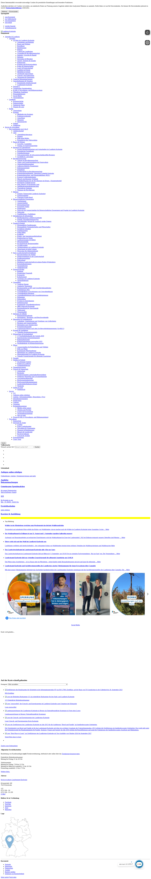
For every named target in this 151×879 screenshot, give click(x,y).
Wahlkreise (16, 125)
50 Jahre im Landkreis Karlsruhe (23, 40)
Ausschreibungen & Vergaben (23, 81)
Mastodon (8, 809)
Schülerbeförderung (23, 365)
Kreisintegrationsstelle (24, 327)
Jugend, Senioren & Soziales (26, 61)
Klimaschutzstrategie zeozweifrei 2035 (29, 341)
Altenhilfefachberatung (24, 134)
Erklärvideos (17, 400)
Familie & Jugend (19, 223)
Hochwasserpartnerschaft (25, 380)
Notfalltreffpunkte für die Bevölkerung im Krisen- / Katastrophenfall (39, 181)
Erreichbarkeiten (18, 437)
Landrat (19, 424)
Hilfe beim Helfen (23, 138)
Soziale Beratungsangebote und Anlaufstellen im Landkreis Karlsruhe (39, 149)
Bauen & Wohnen (19, 142)
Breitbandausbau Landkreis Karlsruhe (29, 218)
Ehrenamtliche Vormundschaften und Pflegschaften (33, 227)
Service (11, 391)
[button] (9, 746)
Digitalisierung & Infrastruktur (23, 216)
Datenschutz (17, 421)
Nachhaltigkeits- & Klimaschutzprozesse (30, 343)
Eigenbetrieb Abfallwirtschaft (26, 83)
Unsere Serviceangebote (25, 412)
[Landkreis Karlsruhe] (8, 31)
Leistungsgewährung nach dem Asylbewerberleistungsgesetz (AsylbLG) (40, 328)
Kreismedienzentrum (20, 406)
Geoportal (16, 404)
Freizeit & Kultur (18, 269)
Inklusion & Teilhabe (20, 314)
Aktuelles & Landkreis (12, 37)
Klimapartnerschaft (23, 339)
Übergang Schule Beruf (25, 197)
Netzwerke (20, 212)
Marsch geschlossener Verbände (27, 179)
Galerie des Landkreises (25, 51)
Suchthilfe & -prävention (25, 157)
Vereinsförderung (22, 280)
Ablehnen (4, 11)
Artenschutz (21, 371)
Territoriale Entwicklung (25, 73)
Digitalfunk (21, 170)
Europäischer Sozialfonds (25, 151)
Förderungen (21, 208)
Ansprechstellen (22, 203)
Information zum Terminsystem (27, 325)
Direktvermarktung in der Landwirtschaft (30, 256)
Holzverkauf (21, 260)
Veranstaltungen (18, 98)
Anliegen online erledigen (21, 395)
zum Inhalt (8, 22)
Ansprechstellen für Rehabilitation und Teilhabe (32, 347)
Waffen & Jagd (18, 388)
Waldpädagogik (22, 267)
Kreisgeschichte (18, 101)
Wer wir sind (21, 415)
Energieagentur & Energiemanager (28, 338)
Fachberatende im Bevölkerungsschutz (29, 171)
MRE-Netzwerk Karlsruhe (26, 306)
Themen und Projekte (24, 410)
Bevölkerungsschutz (19, 158)
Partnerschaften (18, 103)
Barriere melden (10, 872)
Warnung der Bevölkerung (26, 190)
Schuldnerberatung (23, 153)
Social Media (17, 96)
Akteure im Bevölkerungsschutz (27, 160)
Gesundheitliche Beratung (25, 293)
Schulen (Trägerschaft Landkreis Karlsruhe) (31, 194)
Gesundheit (17, 282)
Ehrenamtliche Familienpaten (26, 225)
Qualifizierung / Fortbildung (26, 214)
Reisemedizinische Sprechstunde (27, 308)
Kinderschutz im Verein (25, 238)
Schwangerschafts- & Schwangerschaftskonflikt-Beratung (36, 155)
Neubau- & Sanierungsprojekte (27, 146)
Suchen (37, 447)
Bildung (19, 49)
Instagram (8, 806)
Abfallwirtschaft (18, 131)
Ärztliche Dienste (23, 284)
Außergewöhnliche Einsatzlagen (27, 166)
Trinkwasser (21, 310)
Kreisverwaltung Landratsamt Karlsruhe (14, 780)
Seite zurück (5, 877)
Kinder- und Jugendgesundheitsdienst (29, 236)
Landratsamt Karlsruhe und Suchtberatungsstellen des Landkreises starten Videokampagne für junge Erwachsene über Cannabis (50, 566)
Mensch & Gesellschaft (24, 432)
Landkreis (12, 99)
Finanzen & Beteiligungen (25, 430)
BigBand (20, 271)
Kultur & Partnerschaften (25, 66)
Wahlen (15, 123)
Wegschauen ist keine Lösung (27, 249)
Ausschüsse (21, 118)
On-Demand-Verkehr (24, 362)
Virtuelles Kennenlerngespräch (27, 332)
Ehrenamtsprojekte (23, 205)
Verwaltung (13, 419)
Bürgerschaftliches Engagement (23, 199)
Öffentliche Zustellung (20, 92)
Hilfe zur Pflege (22, 349)
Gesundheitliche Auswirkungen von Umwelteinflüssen (35, 291)
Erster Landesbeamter (24, 426)
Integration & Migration (25, 59)
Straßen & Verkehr (19, 360)
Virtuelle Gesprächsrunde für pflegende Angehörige (34, 356)
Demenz (20, 136)
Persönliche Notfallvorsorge (26, 182)
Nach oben (12, 877)
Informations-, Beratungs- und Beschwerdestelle (32, 317)
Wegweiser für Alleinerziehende (27, 251)
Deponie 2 (16, 86)
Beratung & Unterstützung (21, 147)
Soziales (15, 358)
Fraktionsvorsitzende (24, 116)
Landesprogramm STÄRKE (26, 240)
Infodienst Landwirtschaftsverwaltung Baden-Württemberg (36, 262)
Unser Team (17, 439)
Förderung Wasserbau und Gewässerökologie (32, 376)
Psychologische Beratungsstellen (27, 243)
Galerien (16, 402)
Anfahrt (7, 870)
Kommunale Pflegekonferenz (26, 351)
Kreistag (16, 112)
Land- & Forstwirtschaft (25, 68)
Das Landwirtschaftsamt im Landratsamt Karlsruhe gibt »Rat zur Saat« (30, 550)
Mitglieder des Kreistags (25, 114)
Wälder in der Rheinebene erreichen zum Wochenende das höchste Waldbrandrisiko (34, 525)
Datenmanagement (23, 168)
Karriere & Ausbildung (20, 330)
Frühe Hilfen (21, 232)
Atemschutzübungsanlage (25, 164)
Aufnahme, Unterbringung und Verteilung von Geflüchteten (36, 321)
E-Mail (3, 794)
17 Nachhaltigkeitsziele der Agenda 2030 (30, 336)
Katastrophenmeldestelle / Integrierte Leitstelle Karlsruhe (35, 173)
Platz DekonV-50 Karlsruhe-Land (28, 184)
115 (14, 393)
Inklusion (20, 57)
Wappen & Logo (18, 107)
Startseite (8, 864)
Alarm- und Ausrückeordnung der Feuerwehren (32, 162)
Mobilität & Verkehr (23, 72)
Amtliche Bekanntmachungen (22, 79)
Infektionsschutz (22, 303)
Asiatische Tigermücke (24, 286)
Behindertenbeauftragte (24, 315)
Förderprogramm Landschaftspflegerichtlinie (31, 375)
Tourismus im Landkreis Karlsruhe (28, 279)
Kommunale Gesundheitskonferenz (28, 304)
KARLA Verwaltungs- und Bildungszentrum (27, 90)
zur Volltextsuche (10, 19)
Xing (6, 808)
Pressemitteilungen (19, 94)
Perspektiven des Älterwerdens (27, 140)
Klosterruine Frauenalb (24, 273)
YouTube (8, 804)
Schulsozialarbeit (22, 195)
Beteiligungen (21, 48)
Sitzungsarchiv (22, 122)
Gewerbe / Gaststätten (24, 144)
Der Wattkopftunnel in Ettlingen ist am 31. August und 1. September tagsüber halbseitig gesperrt (38, 533)
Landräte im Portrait (23, 70)
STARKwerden (22, 245)
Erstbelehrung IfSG (23, 290)
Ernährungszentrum (23, 258)
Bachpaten (20, 373)
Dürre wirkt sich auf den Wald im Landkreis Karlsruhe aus (25, 541)
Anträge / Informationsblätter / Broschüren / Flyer (29, 397)
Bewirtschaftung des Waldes (26, 255)
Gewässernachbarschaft (25, 378)
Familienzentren (22, 230)
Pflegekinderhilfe (22, 242)
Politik (11, 109)
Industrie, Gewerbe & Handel (26, 55)
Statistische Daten (19, 105)
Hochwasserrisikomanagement (27, 382)
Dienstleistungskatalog (20, 399)
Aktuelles (12, 38)
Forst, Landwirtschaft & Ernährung (24, 253)
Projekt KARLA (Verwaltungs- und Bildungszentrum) (30, 417)
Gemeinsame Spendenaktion (22, 88)
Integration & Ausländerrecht (22, 319)
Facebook (8, 802)
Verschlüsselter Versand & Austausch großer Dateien (34, 221)
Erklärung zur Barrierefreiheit (14, 874)
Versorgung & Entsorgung (25, 77)
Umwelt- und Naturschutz (25, 75)
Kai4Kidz (20, 234)
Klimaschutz (21, 62)
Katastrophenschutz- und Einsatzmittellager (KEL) (33, 175)
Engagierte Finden (23, 206)
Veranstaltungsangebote (25, 413)
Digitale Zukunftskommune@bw (28, 219)
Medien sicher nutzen (24, 408)
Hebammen (21, 297)
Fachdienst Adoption (24, 229)
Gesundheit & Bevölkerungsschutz (28, 53)
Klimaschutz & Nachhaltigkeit (23, 334)
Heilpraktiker (21, 299)
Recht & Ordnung (23, 434)
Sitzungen (20, 120)
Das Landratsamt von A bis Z (18, 129)
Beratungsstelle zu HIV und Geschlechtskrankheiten (34, 288)
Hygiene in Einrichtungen (25, 301)
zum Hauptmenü (10, 21)
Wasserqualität (22, 312)
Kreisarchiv (21, 275)
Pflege (15, 345)
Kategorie (4, 684)
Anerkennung (21, 201)
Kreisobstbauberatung (24, 264)
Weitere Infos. (5, 771)
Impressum (8, 866)
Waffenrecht (21, 389)
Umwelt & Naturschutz (20, 369)
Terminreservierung (19, 367)
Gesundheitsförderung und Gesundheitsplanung (32, 295)
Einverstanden (13, 11)
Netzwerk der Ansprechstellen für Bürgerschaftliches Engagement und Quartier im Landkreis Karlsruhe (50, 210)
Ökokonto (20, 386)
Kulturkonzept (22, 277)
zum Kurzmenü (10, 17)
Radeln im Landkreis (24, 363)
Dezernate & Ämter (19, 423)
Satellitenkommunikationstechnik (28, 186)
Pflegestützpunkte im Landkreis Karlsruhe (30, 354)
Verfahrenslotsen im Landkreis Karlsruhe (30, 247)
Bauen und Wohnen (23, 44)
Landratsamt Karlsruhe (24, 85)
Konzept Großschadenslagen (26, 177)
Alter (14, 133)
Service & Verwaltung (12, 127)
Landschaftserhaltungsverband (27, 384)
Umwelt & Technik (23, 436)
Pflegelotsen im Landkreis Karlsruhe (29, 352)
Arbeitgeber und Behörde (25, 42)
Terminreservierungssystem (71, 754)
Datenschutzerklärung (14, 8)
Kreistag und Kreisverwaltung (27, 64)
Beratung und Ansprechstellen (27, 323)
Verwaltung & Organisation (26, 428)
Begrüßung (21, 46)
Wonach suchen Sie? (7, 447)
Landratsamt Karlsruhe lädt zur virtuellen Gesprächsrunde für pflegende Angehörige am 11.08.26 (39, 558)
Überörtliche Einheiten (24, 188)
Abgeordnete (17, 110)
